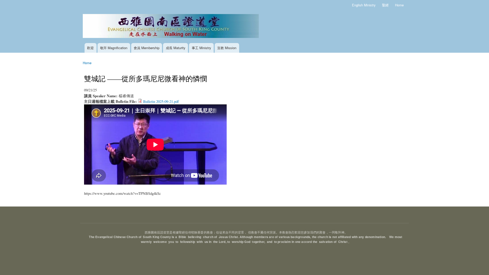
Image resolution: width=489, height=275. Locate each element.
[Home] (171, 26)
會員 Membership (146, 47)
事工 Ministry (201, 47)
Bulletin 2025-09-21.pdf (161, 101)
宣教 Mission (226, 47)
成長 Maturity (175, 47)
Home (399, 5)
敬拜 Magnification (113, 47)
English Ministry (364, 5)
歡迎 (90, 47)
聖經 (385, 5)
